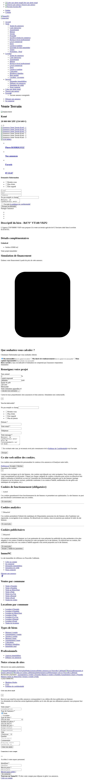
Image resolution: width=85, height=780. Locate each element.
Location (6, 715)
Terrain (12, 34)
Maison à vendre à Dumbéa (51, 675)
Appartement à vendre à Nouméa (29, 675)
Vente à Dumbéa (11, 588)
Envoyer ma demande (9, 206)
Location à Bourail (11, 619)
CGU (7, 684)
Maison (12, 32)
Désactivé (6, 512)
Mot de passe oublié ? (8, 772)
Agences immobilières (13, 656)
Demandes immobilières (13, 566)
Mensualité (5, 387)
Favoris (16, 7)
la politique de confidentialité (20, 204)
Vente (7, 24)
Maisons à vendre (11, 632)
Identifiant (5, 763)
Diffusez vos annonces (13, 658)
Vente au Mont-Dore (12, 590)
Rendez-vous (12, 182)
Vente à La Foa (10, 594)
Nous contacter (10, 570)
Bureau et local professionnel (20, 40)
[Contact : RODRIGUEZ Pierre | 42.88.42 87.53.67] (13, 127)
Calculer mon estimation (10, 391)
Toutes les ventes (11, 600)
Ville (2, 732)
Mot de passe (6, 767)
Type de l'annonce (8, 711)
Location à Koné (11, 621)
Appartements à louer (12, 640)
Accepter (13, 466)
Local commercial (16, 42)
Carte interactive (15, 28)
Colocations (9, 642)
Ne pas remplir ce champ (9, 197)
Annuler (4, 548)
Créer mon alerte (7, 747)
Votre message (6, 435)
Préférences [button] (5, 466)
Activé (5, 492)
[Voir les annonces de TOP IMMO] (6, 139)
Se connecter (9, 564)
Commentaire (5, 740)
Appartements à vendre (13, 634)
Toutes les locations (12, 623)
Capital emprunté (7, 378)
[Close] (2, 756)
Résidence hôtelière (16, 73)
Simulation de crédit (17, 85)
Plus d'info (11, 184)
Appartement (14, 30)
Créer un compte (11, 562)
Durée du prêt (6, 383)
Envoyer (4, 453)
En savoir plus (6, 501)
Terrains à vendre (11, 636)
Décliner (20, 466)
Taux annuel (5, 374)
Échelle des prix (7, 726)
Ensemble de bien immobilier (20, 48)
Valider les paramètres (15, 548)
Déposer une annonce (8, 573)
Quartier (4, 736)
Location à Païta (11, 615)
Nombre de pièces (8, 721)
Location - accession (17, 77)
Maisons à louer (10, 638)
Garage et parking (16, 46)
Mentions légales (11, 682)
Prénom (4, 422)
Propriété (13, 36)
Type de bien (6, 717)
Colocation (13, 71)
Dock (12, 44)
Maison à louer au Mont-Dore (11, 677)
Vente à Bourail (10, 596)
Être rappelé (12, 186)
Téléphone (4, 431)
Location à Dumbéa (12, 611)
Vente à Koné (10, 598)
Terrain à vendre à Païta (30, 677)
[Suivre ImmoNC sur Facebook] (2, 577)
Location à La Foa (11, 617)
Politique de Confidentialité (57, 448)
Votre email (5, 426)
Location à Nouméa (12, 609)
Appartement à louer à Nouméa (72, 675)
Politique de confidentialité (14, 686)
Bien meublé (14, 75)
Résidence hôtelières (12, 644)
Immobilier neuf (10, 646)
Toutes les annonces (17, 26)
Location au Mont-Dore (13, 613)
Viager (12, 50)
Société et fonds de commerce (20, 38)
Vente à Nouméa (11, 586)
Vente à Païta (9, 592)
